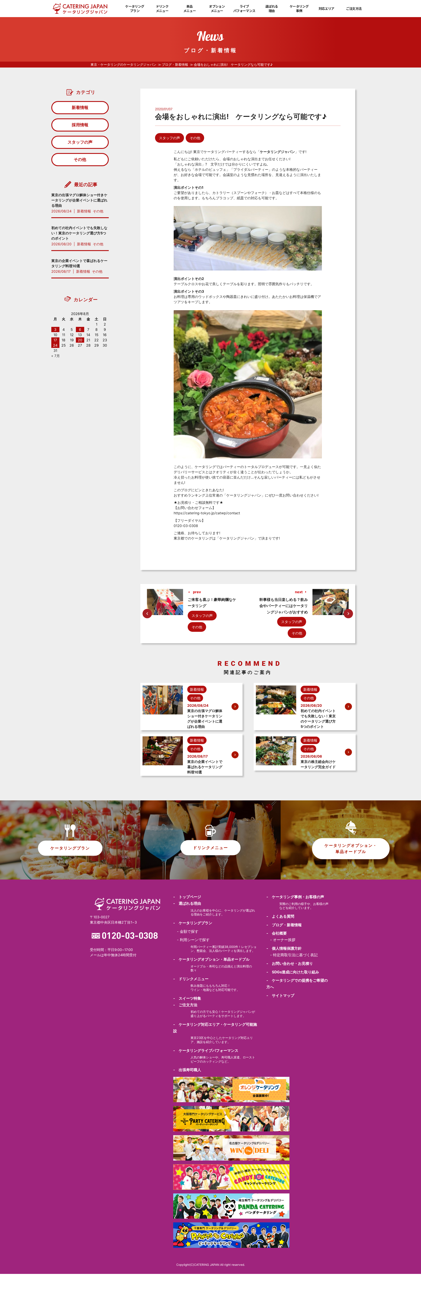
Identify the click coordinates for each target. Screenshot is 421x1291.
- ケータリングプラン (192, 923)
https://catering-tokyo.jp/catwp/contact (207, 513)
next (299, 592)
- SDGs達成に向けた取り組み (292, 972)
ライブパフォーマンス (244, 8)
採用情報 (80, 124)
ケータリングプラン (134, 8)
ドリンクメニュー (162, 8)
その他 (195, 138)
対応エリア (326, 8)
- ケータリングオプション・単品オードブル (211, 959)
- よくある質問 (280, 916)
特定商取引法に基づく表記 (295, 955)
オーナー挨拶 (284, 940)
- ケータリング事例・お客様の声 (295, 897)
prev (197, 592)
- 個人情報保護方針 (284, 948)
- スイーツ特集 (187, 998)
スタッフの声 (169, 138)
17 (55, 340)
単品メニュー (189, 8)
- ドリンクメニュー (191, 979)
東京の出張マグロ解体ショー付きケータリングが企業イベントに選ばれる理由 (79, 200)
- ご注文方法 (185, 1005)
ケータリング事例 (299, 8)
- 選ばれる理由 (187, 903)
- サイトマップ (280, 995)
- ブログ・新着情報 (284, 925)
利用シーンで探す (195, 940)
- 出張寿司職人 (187, 1070)
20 (80, 340)
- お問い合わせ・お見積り (289, 963)
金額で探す (189, 931)
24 (55, 345)
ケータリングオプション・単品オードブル (351, 848)
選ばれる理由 (271, 8)
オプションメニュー (217, 8)
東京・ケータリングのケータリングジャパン (123, 65)
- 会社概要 (276, 933)
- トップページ (187, 897)
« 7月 (55, 356)
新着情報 (80, 107)
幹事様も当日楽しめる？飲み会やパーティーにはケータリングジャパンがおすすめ (283, 605)
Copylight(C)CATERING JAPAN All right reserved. (210, 1264)
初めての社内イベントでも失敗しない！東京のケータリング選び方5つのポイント (79, 233)
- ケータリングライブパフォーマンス (205, 1050)
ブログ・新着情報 (175, 65)
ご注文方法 (354, 8)
